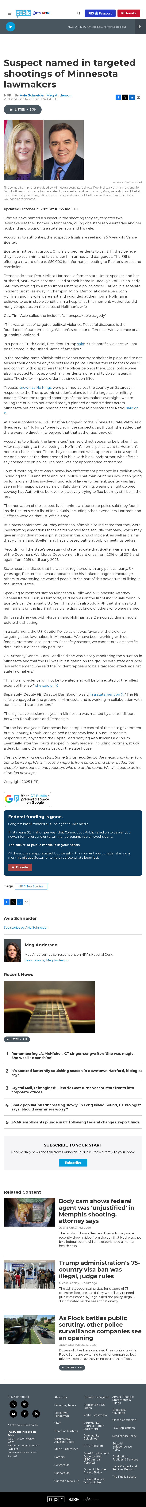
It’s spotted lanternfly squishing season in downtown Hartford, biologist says (76, 1073)
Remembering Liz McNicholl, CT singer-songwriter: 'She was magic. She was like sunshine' (73, 1056)
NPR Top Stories (31, 886)
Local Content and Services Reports (124, 1468)
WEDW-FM (14, 1445)
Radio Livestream (95, 1415)
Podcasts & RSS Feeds (94, 1406)
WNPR (26, 1445)
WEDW (30, 1438)
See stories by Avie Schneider (26, 927)
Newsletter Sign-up (96, 1397)
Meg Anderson (58, 95)
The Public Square (124, 1476)
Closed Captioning (124, 1420)
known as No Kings (35, 387)
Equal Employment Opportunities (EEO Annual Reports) (96, 1458)
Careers (59, 1457)
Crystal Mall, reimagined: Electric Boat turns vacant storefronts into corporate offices (72, 1090)
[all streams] (140, 26)
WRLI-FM (14, 1449)
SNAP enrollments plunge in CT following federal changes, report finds (75, 1122)
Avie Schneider (32, 95)
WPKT (34, 1445)
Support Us (61, 1473)
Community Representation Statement (93, 1426)
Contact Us (61, 1465)
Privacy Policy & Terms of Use (94, 1481)
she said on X (46, 685)
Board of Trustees (66, 1431)
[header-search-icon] (78, 13)
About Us (60, 1397)
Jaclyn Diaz (66, 1344)
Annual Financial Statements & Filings (123, 1400)
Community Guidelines (91, 1437)
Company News (65, 1405)
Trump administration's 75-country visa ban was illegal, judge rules (99, 1269)
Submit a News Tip (66, 1481)
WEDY (11, 1442)
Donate (130, 13)
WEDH (11, 1438)
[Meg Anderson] (12, 950)
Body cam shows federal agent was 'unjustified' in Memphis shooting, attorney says (96, 1211)
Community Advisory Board (64, 1440)
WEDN (21, 1438)
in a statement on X (106, 694)
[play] (10, 27)
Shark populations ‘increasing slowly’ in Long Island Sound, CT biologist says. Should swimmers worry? (76, 1107)
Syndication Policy (124, 1436)
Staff (57, 1423)
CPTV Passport (93, 1446)
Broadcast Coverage (119, 1411)
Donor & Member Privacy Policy (95, 1471)
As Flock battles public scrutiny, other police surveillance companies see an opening (100, 1328)
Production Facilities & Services (125, 1458)
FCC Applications (123, 1428)
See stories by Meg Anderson (47, 960)
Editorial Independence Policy (122, 1446)
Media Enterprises (66, 1449)
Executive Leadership (61, 1414)
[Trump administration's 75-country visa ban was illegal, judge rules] (29, 1274)
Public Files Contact (18, 1452)
